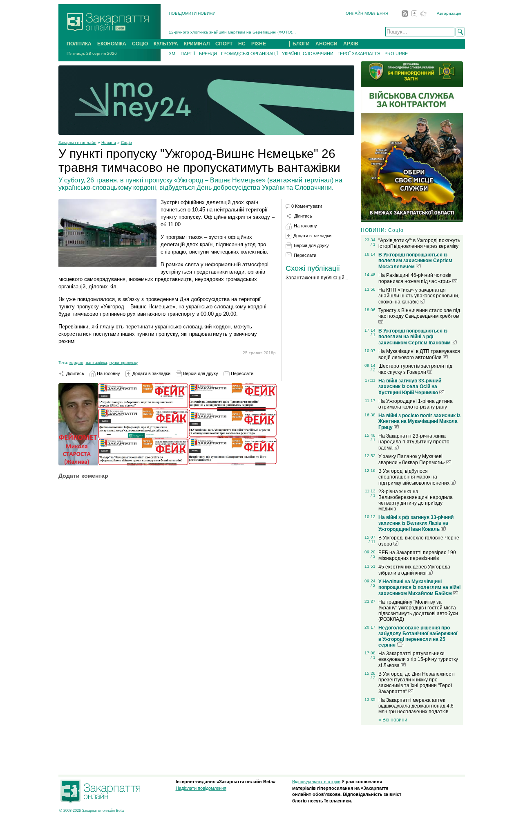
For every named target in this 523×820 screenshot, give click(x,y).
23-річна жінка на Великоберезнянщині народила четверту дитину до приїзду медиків (415, 500)
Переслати (241, 373)
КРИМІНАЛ (197, 44)
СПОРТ (223, 44)
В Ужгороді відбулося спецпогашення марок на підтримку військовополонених (414, 477)
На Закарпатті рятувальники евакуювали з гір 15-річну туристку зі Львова (418, 659)
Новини (108, 142)
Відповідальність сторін (316, 781)
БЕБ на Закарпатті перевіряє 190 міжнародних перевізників (417, 555)
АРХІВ (350, 44)
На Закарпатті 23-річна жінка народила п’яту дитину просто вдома (413, 442)
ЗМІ (173, 53)
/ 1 (373, 244)
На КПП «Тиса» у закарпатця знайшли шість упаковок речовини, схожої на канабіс (418, 296)
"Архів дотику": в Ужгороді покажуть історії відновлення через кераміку (419, 243)
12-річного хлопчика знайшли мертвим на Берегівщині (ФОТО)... (232, 32)
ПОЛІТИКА (79, 44)
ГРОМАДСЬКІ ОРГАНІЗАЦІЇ (249, 53)
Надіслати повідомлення (201, 788)
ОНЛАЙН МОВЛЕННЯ (367, 13)
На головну (108, 373)
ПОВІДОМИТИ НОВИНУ (192, 13)
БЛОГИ (301, 44)
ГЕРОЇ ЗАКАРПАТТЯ (358, 53)
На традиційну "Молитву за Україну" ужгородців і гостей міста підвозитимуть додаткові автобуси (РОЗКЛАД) (418, 610)
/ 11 (372, 541)
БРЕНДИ (208, 53)
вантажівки (96, 362)
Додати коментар (83, 475)
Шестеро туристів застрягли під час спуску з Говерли (415, 369)
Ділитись (74, 373)
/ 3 (373, 556)
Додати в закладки (150, 373)
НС (242, 44)
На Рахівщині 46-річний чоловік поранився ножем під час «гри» (415, 278)
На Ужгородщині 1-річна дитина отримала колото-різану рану (415, 404)
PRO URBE (396, 53)
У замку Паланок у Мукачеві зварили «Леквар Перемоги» (412, 459)
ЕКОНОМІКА (111, 44)
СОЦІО (140, 44)
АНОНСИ (326, 44)
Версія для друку (200, 373)
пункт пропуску (124, 362)
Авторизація (449, 13)
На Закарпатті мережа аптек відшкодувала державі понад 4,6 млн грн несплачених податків (416, 705)
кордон (76, 362)
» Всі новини (392, 720)
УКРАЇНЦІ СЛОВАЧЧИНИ (307, 53)
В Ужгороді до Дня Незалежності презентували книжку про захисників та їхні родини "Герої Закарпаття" (416, 682)
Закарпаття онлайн (77, 142)
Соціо (126, 142)
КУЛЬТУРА (166, 44)
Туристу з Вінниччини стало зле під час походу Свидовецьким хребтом (419, 313)
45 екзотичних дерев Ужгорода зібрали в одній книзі (414, 570)
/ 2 (373, 370)
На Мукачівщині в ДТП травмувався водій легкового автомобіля (419, 354)
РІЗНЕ (258, 44)
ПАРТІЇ (188, 53)
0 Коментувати (306, 206)
